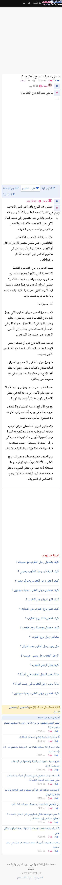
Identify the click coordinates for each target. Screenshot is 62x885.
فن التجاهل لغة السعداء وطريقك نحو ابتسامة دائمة (35, 804)
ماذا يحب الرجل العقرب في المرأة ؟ (38, 674)
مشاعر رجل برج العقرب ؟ (44, 637)
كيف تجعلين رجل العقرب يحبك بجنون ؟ (35, 590)
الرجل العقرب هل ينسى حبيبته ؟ (40, 656)
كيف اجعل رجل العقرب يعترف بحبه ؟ (37, 581)
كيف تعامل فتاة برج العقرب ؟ (42, 618)
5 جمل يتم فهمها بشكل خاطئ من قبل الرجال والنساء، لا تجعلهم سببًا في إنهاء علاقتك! (33, 816)
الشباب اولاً (47, 188)
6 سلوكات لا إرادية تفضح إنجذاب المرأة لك (39, 737)
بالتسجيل (24, 707)
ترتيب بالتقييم (29, 188)
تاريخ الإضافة (10, 188)
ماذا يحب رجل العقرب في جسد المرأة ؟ (36, 684)
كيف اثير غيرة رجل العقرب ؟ (42, 599)
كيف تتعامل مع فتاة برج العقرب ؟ (39, 628)
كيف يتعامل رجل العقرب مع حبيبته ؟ (37, 562)
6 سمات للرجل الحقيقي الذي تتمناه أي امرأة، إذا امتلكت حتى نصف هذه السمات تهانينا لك (33, 778)
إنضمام (36, 3)
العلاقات (23, 81)
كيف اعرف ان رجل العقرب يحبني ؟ (38, 571)
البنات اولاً (8, 194)
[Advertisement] (31, 39)
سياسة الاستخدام (24, 878)
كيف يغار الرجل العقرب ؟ (44, 665)
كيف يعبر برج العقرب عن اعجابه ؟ (39, 609)
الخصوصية (38, 878)
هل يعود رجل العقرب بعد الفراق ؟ (39, 646)
